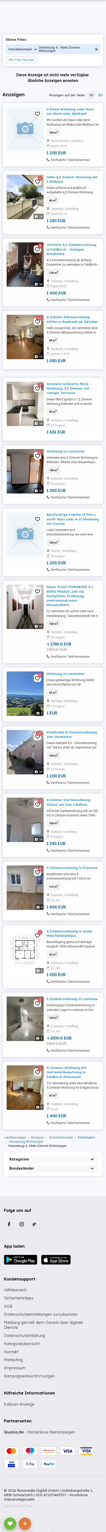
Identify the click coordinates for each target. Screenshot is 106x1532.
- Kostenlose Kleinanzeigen (39, 1432)
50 (100, 95)
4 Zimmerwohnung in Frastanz (72, 868)
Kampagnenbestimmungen (29, 1376)
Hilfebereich (15, 1289)
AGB (8, 1306)
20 (91, 95)
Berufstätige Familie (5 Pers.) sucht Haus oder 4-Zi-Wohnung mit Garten (73, 518)
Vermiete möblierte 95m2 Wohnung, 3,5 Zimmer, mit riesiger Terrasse (68, 388)
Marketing (13, 1359)
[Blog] (34, 1224)
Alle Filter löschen (21, 60)
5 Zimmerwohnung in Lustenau (72, 999)
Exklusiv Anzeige (19, 1404)
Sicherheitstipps (19, 1298)
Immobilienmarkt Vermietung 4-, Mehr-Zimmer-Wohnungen (44, 49)
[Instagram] (21, 1224)
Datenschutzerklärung (24, 1335)
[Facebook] (9, 1224)
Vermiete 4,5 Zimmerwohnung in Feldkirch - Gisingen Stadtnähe (71, 249)
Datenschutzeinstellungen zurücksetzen (41, 1314)
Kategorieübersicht (22, 1343)
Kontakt (11, 1351)
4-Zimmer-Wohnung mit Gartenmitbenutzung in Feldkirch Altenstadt (66, 1072)
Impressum (15, 1367)
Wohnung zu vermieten (66, 451)
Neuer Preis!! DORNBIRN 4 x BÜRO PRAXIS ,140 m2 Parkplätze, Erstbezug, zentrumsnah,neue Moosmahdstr (70, 596)
